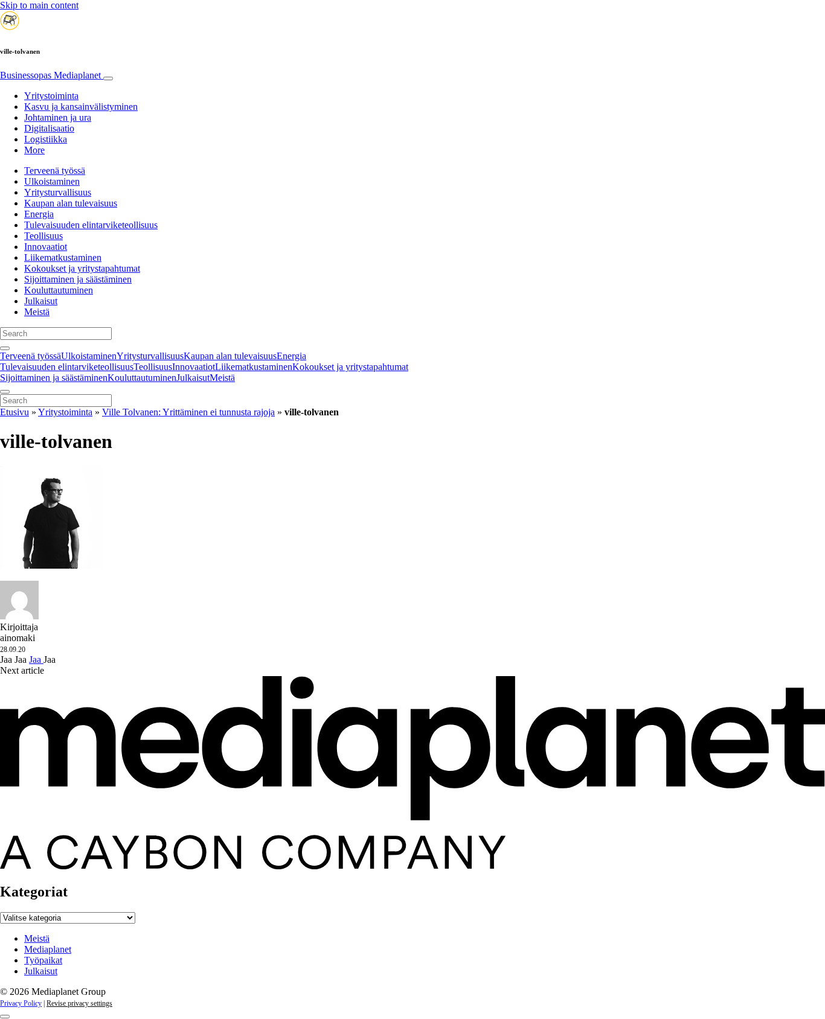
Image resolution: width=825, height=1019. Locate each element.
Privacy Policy (21, 1003)
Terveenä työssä (54, 170)
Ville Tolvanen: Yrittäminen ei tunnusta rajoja (188, 412)
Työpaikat (43, 960)
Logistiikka (45, 139)
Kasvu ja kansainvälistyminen (81, 106)
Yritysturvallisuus (57, 192)
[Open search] (5, 348)
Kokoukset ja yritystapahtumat (82, 268)
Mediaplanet (47, 949)
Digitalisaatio (49, 128)
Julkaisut (40, 301)
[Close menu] (5, 392)
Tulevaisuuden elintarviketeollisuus (91, 225)
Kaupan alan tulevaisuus (70, 203)
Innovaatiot (45, 246)
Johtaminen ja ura (57, 117)
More (34, 150)
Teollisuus (43, 236)
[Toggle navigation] (108, 78)
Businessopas (50, 75)
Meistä (37, 312)
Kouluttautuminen (58, 290)
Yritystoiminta (51, 96)
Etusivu (14, 412)
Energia (39, 214)
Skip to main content (39, 5)
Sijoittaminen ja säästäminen (78, 279)
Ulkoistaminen (52, 181)
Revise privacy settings (79, 1003)
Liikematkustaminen (62, 257)
